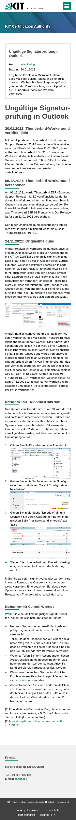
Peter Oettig (27, 64)
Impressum (33, 810)
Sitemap (44, 814)
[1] (37, 268)
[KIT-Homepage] (14, 6)
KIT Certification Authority (36, 8)
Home (18, 810)
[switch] (51, 6)
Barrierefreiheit (26, 814)
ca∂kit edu (26, 680)
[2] (12, 373)
